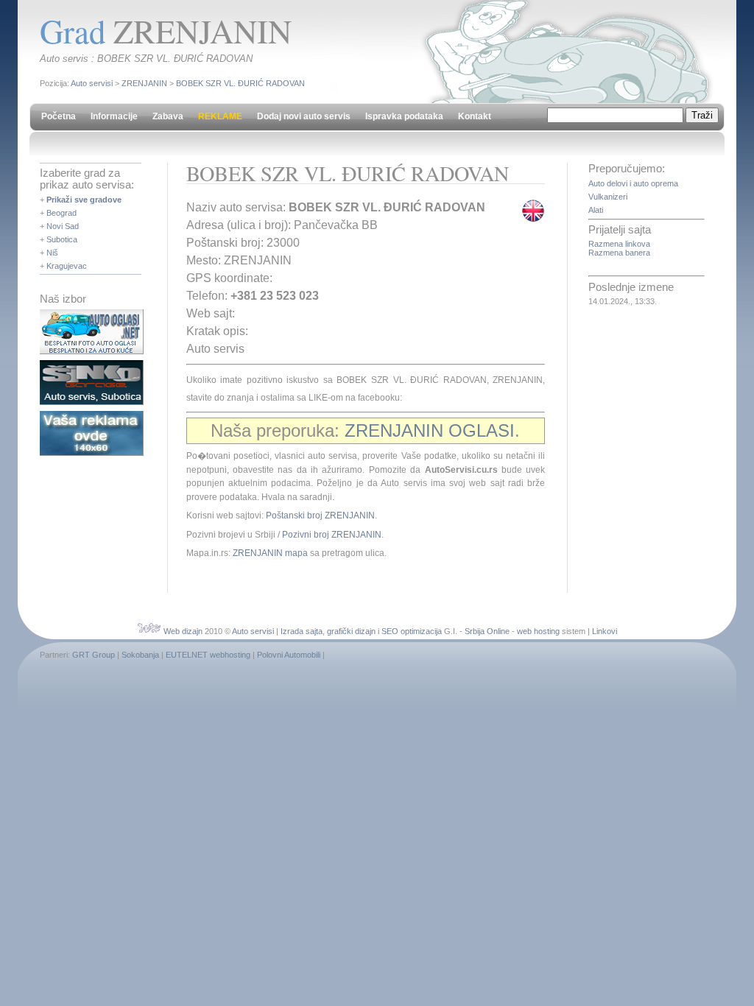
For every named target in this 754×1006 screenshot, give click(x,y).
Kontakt (474, 116)
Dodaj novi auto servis (303, 116)
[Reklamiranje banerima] (92, 453)
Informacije (114, 116)
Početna (58, 116)
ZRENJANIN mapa (270, 553)
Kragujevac (66, 265)
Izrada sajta (302, 631)
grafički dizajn (351, 631)
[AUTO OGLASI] (92, 351)
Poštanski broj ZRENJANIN (320, 515)
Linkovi (604, 631)
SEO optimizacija (411, 631)
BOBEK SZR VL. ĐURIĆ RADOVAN (240, 83)
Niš (52, 252)
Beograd (61, 212)
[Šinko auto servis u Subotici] (92, 402)
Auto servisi (92, 83)
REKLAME (220, 116)
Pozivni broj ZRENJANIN (331, 535)
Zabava (167, 116)
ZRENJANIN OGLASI (430, 430)
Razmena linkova (619, 243)
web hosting (538, 631)
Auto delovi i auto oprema (633, 183)
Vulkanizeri (607, 196)
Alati (595, 209)
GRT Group (93, 654)
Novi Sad (62, 226)
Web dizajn (182, 631)
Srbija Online (487, 631)
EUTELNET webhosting (208, 654)
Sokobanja (140, 654)
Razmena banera (619, 252)
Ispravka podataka (404, 116)
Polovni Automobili (288, 654)
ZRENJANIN (144, 83)
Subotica (61, 239)
